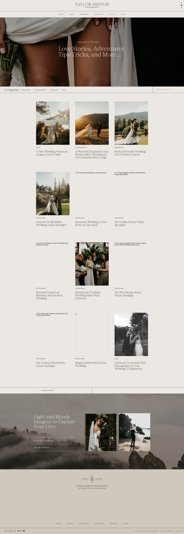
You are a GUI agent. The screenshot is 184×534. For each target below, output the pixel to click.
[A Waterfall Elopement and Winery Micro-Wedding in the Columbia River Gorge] (92, 123)
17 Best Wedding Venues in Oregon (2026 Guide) (52, 153)
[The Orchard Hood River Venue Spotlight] (53, 334)
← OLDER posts (47, 390)
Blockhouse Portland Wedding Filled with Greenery (87, 295)
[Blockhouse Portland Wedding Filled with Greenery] (92, 264)
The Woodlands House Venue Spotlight (128, 294)
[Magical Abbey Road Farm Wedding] (92, 334)
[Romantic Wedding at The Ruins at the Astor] (92, 193)
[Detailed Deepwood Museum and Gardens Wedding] (53, 264)
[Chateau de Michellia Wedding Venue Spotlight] (53, 193)
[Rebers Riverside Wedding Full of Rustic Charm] (131, 123)
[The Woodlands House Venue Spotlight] (131, 264)
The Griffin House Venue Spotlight (129, 223)
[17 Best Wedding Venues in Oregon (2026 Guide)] (53, 123)
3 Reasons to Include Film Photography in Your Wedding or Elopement (130, 365)
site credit (179, 531)
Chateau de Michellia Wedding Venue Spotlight (51, 223)
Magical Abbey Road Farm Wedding (90, 364)
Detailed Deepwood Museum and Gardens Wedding (49, 295)
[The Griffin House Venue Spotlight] (131, 193)
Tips (38, 147)
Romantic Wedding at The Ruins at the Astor (91, 223)
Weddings (119, 147)
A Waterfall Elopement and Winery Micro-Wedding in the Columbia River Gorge (91, 154)
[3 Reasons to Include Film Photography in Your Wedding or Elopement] (131, 334)
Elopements (81, 147)
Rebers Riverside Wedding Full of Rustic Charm (130, 153)
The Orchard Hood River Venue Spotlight (50, 364)
